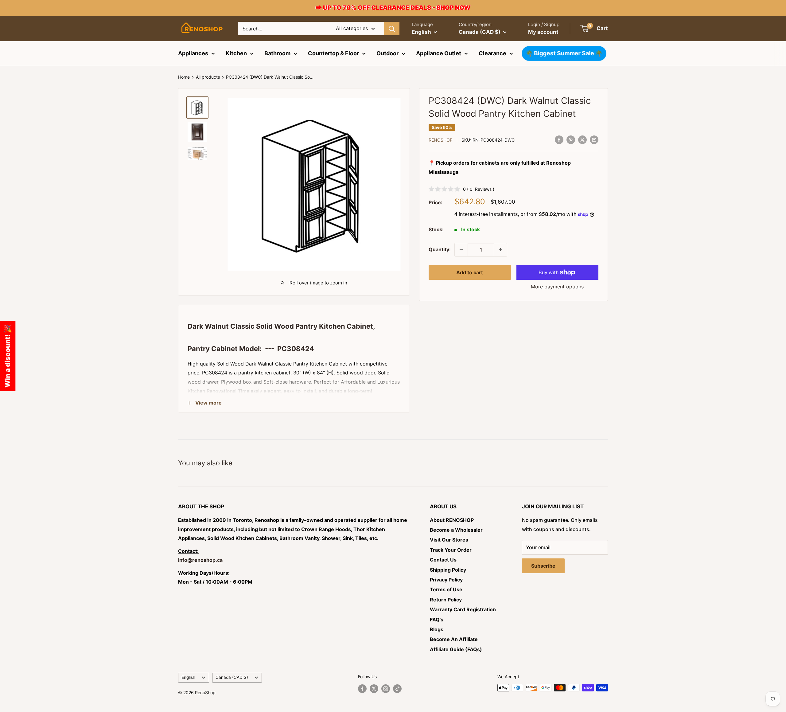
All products (208, 77)
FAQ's (436, 619)
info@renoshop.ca (200, 560)
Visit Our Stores (449, 540)
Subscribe (543, 566)
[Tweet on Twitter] (582, 139)
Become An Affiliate (454, 639)
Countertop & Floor (333, 53)
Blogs (436, 629)
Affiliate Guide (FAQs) (456, 649)
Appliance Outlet (438, 53)
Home (184, 77)
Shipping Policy (448, 570)
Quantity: (440, 249)
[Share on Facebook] (559, 139)
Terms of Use (446, 589)
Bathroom (277, 53)
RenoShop (441, 140)
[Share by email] (594, 139)
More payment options (557, 287)
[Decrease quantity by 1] (461, 249)
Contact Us (443, 560)
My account (543, 32)
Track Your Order (451, 550)
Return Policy (446, 600)
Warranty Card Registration (463, 609)
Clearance (492, 53)
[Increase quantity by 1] (500, 249)
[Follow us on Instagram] (385, 688)
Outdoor (387, 53)
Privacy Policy (446, 580)
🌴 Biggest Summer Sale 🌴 (564, 53)
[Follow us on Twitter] (374, 688)
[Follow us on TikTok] (397, 688)
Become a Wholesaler (456, 530)
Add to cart (469, 272)
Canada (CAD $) (232, 677)
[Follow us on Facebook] (362, 688)
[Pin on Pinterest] (570, 139)
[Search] (391, 28)
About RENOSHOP (452, 520)
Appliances (193, 53)
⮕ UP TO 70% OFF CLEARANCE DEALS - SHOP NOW (393, 7)
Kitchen (236, 53)
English (188, 677)
